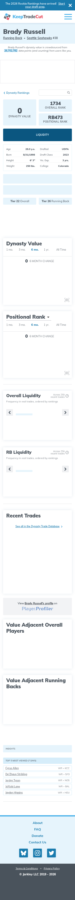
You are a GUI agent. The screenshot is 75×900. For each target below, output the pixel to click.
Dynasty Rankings (17, 92)
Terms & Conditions (27, 868)
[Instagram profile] (37, 853)
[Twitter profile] (51, 853)
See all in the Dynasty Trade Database (37, 526)
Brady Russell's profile (39, 603)
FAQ (37, 829)
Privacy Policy (52, 868)
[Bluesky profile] (23, 853)
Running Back (12, 38)
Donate (37, 836)
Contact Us (37, 842)
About (37, 823)
